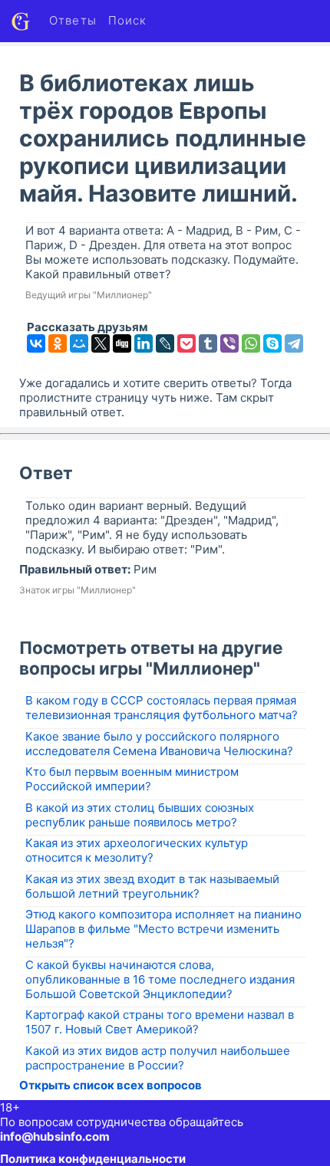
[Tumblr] (208, 343)
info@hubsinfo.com (55, 1136)
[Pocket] (186, 343)
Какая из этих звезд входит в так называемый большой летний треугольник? (152, 886)
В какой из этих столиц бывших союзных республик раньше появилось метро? (139, 814)
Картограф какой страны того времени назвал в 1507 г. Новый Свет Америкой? (159, 1021)
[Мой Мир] (79, 343)
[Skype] (272, 343)
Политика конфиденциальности (93, 1158)
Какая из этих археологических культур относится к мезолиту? (136, 850)
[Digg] (122, 343)
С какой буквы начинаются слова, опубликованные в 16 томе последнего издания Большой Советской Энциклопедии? (160, 979)
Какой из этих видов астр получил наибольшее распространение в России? (157, 1057)
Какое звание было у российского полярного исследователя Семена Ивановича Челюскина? (159, 743)
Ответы (73, 20)
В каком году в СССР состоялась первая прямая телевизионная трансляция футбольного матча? (161, 707)
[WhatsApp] (251, 343)
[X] (100, 343)
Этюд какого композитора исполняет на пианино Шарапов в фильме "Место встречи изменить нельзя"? (163, 929)
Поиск (127, 20)
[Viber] (229, 343)
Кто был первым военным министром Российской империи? (132, 778)
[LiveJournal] (165, 343)
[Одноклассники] (57, 343)
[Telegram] (294, 343)
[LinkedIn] (143, 343)
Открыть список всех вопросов (110, 1085)
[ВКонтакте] (36, 343)
